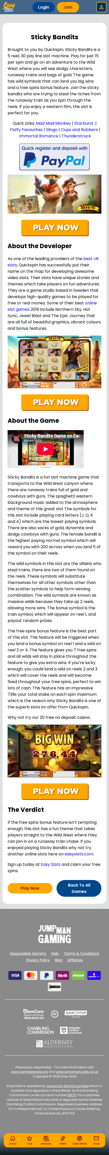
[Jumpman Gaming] (54, 942)
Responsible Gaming (28, 953)
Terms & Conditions (81, 953)
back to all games (79, 888)
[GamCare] (33, 1014)
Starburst (83, 123)
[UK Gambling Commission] (40, 1030)
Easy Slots (51, 864)
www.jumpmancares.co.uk (77, 1072)
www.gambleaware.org (29, 1072)
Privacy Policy (38, 960)
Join (67, 7)
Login (43, 7)
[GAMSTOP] (76, 1014)
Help (55, 953)
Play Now (30, 888)
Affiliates (75, 960)
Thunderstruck (76, 136)
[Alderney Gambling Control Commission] (54, 1043)
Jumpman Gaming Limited (67, 1086)
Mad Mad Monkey (53, 123)
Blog (58, 960)
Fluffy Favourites (26, 130)
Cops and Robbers (79, 130)
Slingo (52, 130)
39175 (71, 1095)
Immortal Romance (38, 136)
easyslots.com (79, 854)
